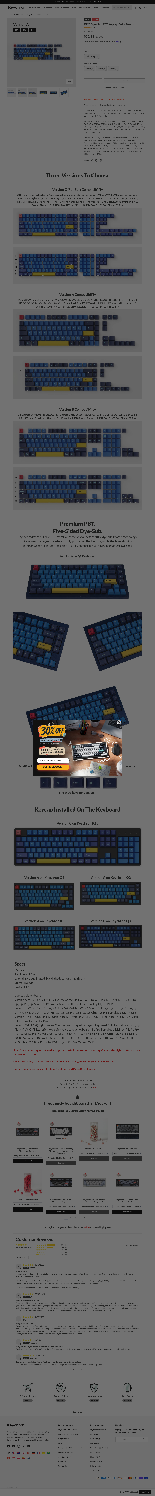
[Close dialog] (119, 722)
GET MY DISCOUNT (53, 767)
